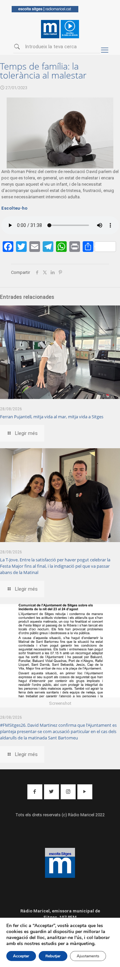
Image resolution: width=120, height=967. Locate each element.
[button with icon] (34, 791)
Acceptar (21, 956)
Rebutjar (53, 956)
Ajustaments (88, 956)
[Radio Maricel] (45, 10)
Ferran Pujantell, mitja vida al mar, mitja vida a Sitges (51, 417)
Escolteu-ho (14, 208)
